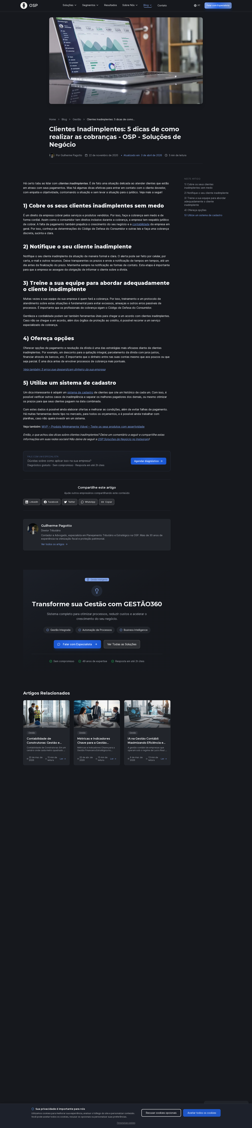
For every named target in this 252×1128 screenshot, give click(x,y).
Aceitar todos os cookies (202, 1112)
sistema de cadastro (80, 392)
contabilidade (140, 224)
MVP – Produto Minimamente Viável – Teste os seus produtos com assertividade (93, 426)
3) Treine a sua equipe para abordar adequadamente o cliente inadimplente (205, 201)
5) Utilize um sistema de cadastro (203, 215)
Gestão (77, 119)
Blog (146, 5)
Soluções (68, 5)
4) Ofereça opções (195, 210)
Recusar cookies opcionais (161, 1112)
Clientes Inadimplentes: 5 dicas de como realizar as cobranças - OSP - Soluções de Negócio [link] (111, 119)
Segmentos (88, 5)
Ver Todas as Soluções (121, 644)
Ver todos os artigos (52, 544)
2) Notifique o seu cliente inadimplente (206, 192)
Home (52, 119)
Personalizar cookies (126, 1122)
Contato (162, 5)
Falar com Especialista (218, 5)
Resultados (110, 5)
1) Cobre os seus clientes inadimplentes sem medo (198, 186)
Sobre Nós (128, 5)
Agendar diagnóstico (146, 461)
